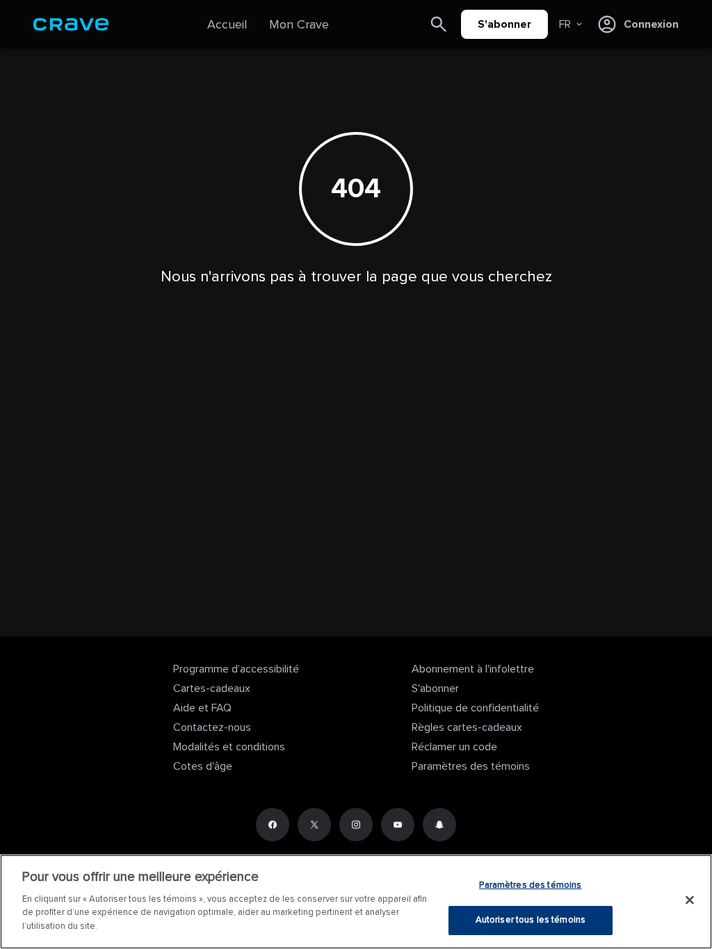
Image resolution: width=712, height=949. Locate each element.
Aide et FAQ (202, 708)
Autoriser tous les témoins (530, 919)
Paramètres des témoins (471, 766)
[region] (356, 902)
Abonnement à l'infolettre (473, 669)
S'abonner (504, 24)
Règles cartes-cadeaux (467, 727)
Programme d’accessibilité (236, 669)
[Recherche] (439, 24)
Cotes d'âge (202, 766)
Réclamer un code (454, 747)
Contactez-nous (212, 727)
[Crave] (70, 24)
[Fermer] (689, 899)
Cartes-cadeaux (211, 688)
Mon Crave (299, 24)
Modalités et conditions (229, 747)
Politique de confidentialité (475, 708)
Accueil (227, 24)
